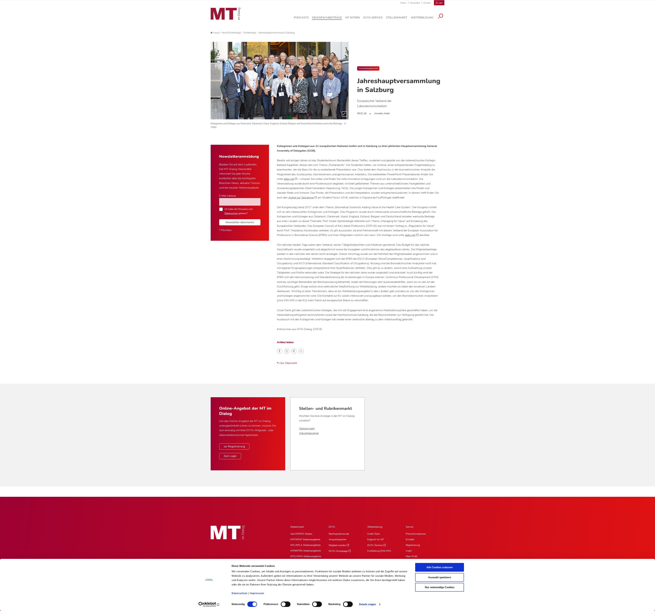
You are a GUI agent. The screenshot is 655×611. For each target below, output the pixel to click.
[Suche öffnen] (440, 16)
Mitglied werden (337, 545)
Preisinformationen (416, 533)
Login (409, 550)
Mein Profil (411, 556)
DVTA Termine (375, 545)
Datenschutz (240, 593)
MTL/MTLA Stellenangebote (305, 545)
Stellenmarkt (307, 428)
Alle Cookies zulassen (439, 567)
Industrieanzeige (309, 433)
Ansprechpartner (337, 539)
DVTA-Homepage (338, 551)
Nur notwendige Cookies (439, 587)
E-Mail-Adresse (227, 195)
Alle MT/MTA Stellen (301, 533)
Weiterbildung (374, 526)
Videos (403, 3)
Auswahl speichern (439, 577)
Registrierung (413, 545)
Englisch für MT (375, 539)
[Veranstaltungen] (280, 80)
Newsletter (415, 3)
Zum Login (230, 456)
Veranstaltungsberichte (368, 68)
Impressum (257, 593)
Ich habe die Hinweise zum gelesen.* (238, 211)
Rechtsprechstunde (339, 533)
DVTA (332, 526)
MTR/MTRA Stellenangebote (305, 550)
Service (409, 526)
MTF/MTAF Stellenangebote (305, 539)
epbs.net (289, 179)
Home (216, 32)
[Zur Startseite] (226, 14)
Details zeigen (367, 604)
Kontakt (427, 3)
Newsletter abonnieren (239, 222)
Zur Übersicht (288, 363)
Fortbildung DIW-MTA (379, 551)
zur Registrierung (234, 446)
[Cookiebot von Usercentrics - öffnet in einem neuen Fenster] (209, 604)
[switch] (282, 603)
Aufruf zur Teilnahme (301, 197)
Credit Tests (373, 533)
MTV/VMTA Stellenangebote (305, 556)
